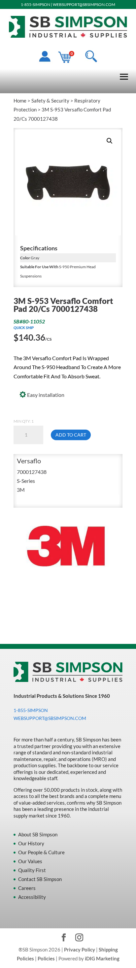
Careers (27, 888)
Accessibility (32, 897)
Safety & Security (50, 101)
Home (20, 101)
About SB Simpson (37, 834)
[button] (110, 141)
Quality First (32, 870)
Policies (46, 958)
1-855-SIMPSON (35, 4)
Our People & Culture (41, 852)
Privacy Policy (79, 949)
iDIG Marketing (102, 958)
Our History (31, 843)
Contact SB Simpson (40, 879)
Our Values (30, 861)
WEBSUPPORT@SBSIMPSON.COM (84, 4)
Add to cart (70, 435)
